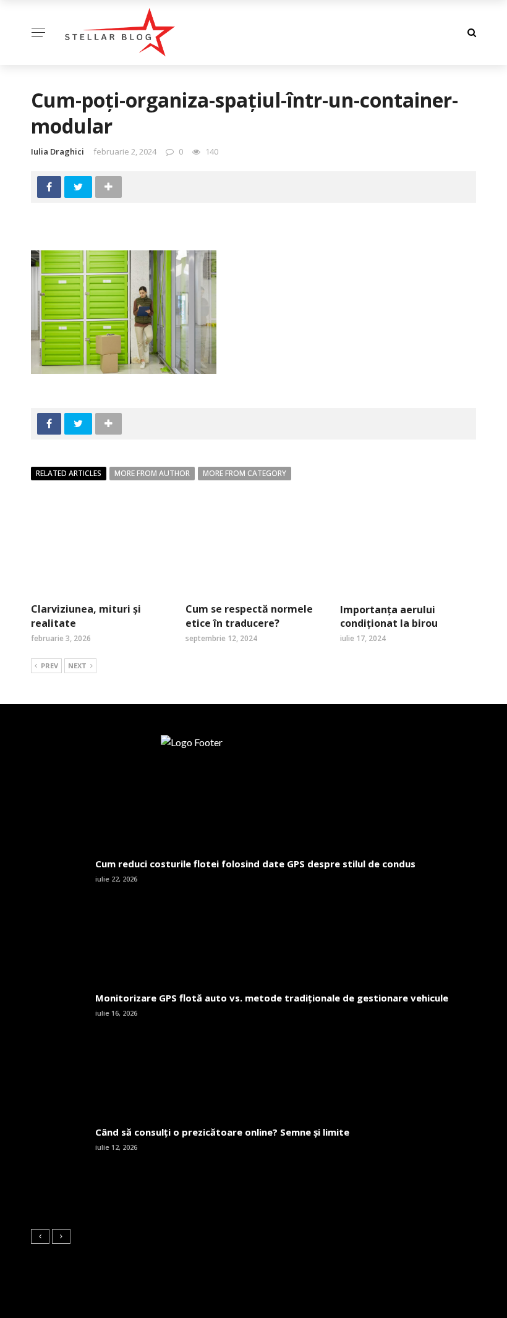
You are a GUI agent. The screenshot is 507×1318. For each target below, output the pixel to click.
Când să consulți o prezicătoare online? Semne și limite (222, 1132)
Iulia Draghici (57, 151)
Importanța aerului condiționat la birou (389, 616)
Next (77, 665)
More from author (152, 473)
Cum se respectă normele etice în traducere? (249, 615)
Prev (49, 665)
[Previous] (40, 1236)
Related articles (68, 473)
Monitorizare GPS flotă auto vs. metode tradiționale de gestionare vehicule (271, 998)
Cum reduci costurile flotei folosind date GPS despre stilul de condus (255, 863)
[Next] (61, 1236)
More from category (244, 473)
